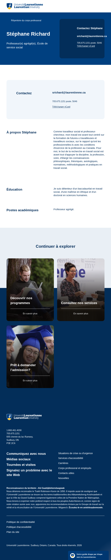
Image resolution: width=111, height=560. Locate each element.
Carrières (63, 463)
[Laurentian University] (24, 6)
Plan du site (12, 532)
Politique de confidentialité (20, 522)
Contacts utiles (66, 473)
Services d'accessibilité (70, 458)
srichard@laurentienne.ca (92, 36)
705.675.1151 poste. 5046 (89, 43)
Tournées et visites (21, 465)
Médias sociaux (18, 459)
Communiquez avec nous (26, 453)
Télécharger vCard (86, 46)
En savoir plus (30, 313)
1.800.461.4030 (14, 430)
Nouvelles (63, 478)
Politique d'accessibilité (18, 527)
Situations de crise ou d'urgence (75, 453)
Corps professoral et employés (74, 468)
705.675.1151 (13, 433)
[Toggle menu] (102, 6)
